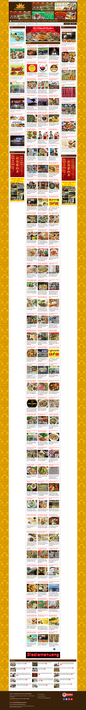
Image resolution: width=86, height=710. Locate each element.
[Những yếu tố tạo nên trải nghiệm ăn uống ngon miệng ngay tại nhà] (13, 664)
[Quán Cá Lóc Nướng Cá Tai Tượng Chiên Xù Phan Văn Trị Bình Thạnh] (43, 303)
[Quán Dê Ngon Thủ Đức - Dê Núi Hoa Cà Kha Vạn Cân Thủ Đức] (32, 336)
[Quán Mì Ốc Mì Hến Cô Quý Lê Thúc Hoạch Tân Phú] (43, 370)
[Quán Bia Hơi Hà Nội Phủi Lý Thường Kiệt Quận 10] (54, 605)
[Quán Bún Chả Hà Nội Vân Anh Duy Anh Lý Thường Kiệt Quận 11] (43, 588)
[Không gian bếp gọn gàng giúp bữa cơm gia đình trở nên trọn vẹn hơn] (56, 680)
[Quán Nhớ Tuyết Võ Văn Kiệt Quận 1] (43, 638)
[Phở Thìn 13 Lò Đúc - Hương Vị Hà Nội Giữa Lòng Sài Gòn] (54, 554)
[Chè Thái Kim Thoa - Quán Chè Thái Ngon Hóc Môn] (43, 621)
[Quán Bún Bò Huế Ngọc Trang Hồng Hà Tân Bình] (32, 236)
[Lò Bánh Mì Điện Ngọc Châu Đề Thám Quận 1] (54, 588)
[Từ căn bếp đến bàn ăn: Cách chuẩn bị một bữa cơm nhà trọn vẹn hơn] (13, 680)
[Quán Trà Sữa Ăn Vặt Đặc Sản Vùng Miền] (32, 437)
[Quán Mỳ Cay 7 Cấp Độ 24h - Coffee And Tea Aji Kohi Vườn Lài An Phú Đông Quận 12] (43, 102)
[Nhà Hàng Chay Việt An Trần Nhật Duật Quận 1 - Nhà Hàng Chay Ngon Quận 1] (43, 571)
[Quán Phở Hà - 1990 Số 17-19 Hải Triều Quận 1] (32, 504)
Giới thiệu (63, 0)
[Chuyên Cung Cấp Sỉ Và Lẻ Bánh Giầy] (32, 152)
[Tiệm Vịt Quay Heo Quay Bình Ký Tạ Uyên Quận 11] (43, 420)
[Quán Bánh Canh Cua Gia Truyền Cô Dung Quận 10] (43, 152)
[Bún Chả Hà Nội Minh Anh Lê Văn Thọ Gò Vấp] (43, 454)
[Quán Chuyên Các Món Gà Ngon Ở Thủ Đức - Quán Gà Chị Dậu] (69, 126)
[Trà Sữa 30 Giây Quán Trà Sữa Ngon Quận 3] (43, 85)
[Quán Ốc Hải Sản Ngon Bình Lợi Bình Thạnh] (54, 269)
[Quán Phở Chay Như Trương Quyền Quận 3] (32, 303)
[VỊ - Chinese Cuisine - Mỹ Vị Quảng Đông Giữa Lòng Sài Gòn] (43, 554)
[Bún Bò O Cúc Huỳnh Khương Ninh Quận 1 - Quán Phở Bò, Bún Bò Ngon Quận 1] (54, 420)
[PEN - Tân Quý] (17, 88)
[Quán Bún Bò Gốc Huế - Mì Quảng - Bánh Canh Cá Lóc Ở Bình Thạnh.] (43, 403)
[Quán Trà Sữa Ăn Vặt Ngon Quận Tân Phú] (54, 370)
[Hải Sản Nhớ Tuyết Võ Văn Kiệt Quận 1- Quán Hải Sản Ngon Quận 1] (69, 37)
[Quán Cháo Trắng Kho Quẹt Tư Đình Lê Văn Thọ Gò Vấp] (32, 253)
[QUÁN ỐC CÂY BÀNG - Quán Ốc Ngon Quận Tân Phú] (43, 538)
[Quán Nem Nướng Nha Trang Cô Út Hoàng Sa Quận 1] (54, 169)
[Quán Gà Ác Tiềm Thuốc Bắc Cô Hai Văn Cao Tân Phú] (43, 118)
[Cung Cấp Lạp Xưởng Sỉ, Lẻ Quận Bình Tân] (69, 92)
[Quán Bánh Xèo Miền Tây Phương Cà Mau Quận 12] (54, 621)
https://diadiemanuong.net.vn (20, 702)
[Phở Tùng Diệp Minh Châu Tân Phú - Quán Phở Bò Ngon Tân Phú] (54, 68)
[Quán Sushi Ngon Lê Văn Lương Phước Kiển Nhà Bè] (54, 521)
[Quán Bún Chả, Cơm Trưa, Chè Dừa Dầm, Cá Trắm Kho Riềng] (32, 538)
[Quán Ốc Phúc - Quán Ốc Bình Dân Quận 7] (32, 554)
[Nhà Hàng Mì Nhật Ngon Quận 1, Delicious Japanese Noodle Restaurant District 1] (32, 621)
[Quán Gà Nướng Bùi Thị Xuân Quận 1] (43, 253)
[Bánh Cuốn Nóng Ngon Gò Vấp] (17, 53)
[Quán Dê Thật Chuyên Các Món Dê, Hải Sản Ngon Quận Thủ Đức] (17, 141)
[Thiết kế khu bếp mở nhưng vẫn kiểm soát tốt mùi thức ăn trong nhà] (35, 685)
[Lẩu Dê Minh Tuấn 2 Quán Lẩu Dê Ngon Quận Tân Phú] (54, 85)
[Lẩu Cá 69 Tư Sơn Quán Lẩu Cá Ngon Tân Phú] (43, 504)
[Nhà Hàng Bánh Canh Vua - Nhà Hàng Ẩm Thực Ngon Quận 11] (43, 68)
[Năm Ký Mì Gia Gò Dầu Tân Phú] (54, 437)
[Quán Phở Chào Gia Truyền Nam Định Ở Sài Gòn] (32, 403)
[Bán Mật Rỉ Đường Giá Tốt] (32, 102)
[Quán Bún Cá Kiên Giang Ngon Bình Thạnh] (54, 387)
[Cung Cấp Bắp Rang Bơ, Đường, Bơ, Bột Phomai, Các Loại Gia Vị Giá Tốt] (54, 135)
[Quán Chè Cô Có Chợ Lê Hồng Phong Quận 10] (54, 470)
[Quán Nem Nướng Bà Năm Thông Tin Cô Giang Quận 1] (43, 437)
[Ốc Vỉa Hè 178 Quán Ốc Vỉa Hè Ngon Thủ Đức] (54, 403)
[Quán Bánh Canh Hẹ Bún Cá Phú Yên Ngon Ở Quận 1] (43, 219)
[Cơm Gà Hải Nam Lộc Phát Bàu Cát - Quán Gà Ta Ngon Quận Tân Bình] (32, 68)
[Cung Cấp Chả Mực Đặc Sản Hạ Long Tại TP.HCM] (32, 588)
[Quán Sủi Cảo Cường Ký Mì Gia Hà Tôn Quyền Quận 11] (32, 387)
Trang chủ (59, 0)
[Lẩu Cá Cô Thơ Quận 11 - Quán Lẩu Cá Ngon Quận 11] (32, 470)
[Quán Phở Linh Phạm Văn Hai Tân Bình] (43, 470)
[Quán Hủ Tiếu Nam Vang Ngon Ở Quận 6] (32, 487)
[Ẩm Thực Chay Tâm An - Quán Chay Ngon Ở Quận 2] (54, 538)
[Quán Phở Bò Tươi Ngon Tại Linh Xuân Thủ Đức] (43, 51)
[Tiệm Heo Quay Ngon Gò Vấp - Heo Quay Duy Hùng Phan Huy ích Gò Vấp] (32, 571)
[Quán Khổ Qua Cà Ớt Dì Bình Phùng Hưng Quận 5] (32, 454)
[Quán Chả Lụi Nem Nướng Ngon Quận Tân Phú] (32, 605)
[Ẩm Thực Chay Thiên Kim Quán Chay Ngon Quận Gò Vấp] (43, 202)
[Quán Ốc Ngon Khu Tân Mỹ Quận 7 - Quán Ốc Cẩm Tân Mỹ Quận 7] (54, 219)
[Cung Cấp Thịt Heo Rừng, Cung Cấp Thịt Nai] (54, 454)
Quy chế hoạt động (41, 696)
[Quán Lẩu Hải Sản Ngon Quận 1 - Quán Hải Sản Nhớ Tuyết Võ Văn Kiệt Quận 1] (32, 202)
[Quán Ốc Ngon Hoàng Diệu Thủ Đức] (69, 109)
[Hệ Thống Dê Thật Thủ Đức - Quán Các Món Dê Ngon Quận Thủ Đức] (43, 353)
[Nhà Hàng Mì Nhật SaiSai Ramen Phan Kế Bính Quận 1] (69, 144)
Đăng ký (70, 0)
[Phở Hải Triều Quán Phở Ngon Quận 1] (17, 104)
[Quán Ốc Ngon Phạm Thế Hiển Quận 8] (54, 286)
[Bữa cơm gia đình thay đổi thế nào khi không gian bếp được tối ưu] (13, 669)
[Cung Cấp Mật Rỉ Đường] (54, 152)
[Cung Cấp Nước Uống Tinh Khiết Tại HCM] (54, 320)
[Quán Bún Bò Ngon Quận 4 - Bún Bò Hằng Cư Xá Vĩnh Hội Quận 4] (32, 85)
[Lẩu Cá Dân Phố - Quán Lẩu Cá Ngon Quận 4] (43, 336)
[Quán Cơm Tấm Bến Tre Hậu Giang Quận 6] (54, 571)
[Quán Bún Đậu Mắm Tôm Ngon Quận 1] (17, 36)
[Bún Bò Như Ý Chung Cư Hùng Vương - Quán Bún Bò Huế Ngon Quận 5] (43, 387)
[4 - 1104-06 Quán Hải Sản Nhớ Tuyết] (43, 33)
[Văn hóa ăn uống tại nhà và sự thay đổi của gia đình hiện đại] (35, 669)
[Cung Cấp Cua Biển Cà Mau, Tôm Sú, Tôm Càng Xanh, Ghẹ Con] (54, 202)
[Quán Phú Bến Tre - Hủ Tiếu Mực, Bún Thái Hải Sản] (32, 353)
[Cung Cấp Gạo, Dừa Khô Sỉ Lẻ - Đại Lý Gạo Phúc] (32, 370)
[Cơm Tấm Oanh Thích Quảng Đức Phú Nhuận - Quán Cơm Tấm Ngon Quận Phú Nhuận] (43, 521)
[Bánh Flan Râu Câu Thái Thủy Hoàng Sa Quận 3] (54, 253)
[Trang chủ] (10, 21)
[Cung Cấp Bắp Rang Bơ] (43, 135)
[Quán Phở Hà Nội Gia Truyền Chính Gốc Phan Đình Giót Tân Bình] (54, 185)
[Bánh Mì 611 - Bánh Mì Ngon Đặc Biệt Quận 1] (54, 638)
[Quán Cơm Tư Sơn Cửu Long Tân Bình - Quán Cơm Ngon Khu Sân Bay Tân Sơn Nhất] (32, 521)
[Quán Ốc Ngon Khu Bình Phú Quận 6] (54, 303)
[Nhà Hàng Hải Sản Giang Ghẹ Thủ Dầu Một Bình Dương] (43, 236)
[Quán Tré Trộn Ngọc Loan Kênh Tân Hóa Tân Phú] (43, 487)
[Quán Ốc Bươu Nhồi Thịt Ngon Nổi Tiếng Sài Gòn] (32, 185)
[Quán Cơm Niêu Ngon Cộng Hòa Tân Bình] (32, 51)
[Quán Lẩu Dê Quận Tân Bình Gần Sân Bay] (43, 169)
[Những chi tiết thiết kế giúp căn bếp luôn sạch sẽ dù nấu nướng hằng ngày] (13, 685)
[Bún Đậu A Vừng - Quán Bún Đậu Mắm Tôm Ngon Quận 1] (32, 638)
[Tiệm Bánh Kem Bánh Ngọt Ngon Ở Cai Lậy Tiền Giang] (32, 219)
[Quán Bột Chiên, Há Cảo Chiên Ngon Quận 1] (32, 269)
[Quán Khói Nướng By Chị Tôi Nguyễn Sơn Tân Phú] (32, 320)
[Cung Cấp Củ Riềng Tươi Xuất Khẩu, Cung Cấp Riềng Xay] (69, 75)
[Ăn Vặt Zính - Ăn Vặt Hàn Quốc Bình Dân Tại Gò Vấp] (54, 487)
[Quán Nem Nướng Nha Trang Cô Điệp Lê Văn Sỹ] (43, 286)
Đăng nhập (74, 0)
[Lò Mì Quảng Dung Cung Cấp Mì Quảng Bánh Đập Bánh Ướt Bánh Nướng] (43, 320)
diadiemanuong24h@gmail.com (19, 704)
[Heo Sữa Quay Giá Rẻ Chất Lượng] (17, 70)
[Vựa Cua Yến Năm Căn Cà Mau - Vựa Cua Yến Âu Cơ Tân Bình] (54, 353)
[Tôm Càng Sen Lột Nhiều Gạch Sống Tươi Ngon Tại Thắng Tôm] (35, 664)
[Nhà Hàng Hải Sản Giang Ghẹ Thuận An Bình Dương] (54, 236)
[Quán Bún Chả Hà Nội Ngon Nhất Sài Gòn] (54, 118)
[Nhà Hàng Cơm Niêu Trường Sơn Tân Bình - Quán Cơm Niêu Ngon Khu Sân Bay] (54, 102)
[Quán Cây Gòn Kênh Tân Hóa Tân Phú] (54, 504)
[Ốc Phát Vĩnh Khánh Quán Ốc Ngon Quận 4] (32, 169)
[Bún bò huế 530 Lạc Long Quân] (56, 685)
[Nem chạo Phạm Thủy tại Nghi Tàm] (56, 669)
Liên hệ (67, 0)
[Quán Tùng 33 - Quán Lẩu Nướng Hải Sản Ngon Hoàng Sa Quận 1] (32, 135)
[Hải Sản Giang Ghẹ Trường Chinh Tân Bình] (17, 122)
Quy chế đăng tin (41, 694)
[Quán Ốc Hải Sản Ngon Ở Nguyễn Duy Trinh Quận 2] (54, 336)
